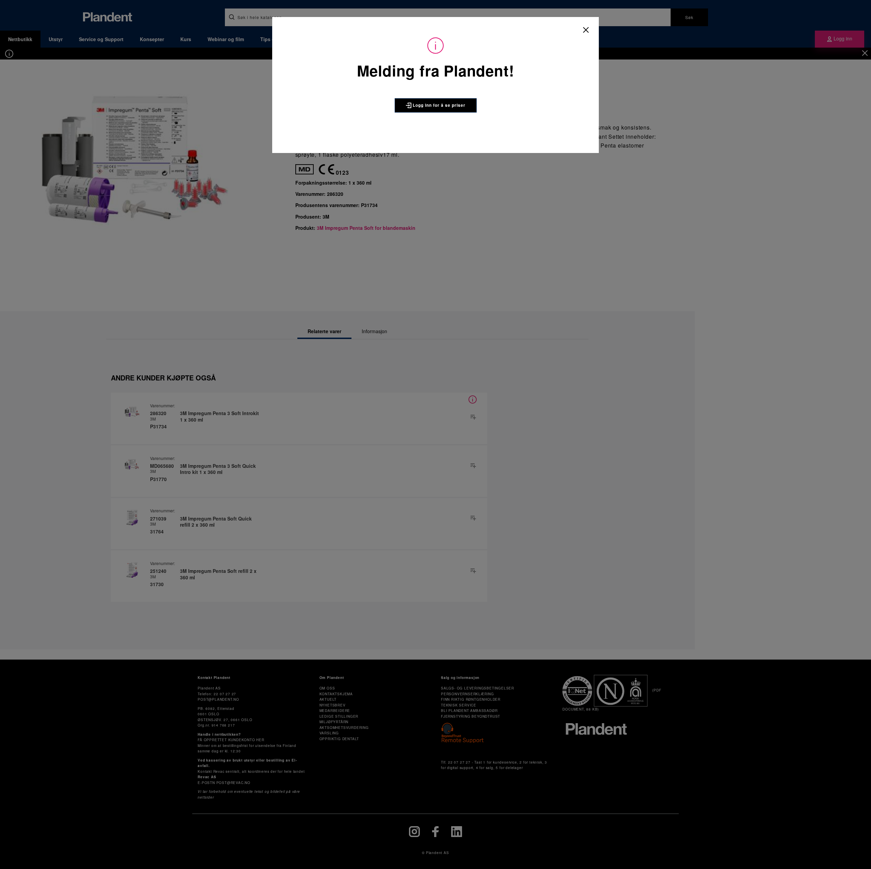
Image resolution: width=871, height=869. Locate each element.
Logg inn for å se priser (438, 105)
